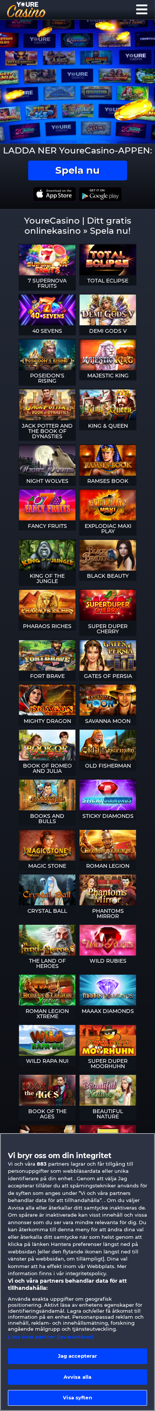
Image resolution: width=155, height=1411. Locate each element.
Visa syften (77, 1397)
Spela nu (77, 170)
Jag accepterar (77, 1356)
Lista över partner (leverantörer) (51, 1337)
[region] (77, 1272)
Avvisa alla (77, 1377)
